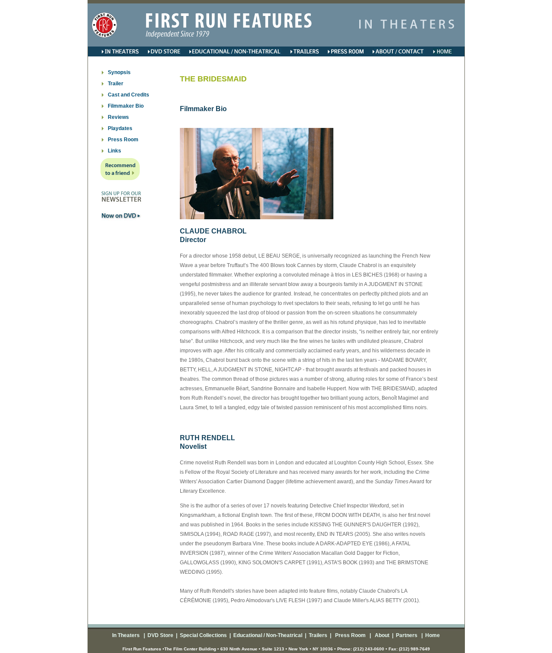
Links (114, 151)
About (381, 635)
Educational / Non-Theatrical (267, 635)
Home (432, 635)
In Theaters (126, 635)
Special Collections (203, 635)
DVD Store (160, 635)
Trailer (115, 84)
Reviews (118, 117)
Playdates (120, 128)
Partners (406, 635)
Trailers (318, 635)
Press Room (123, 140)
